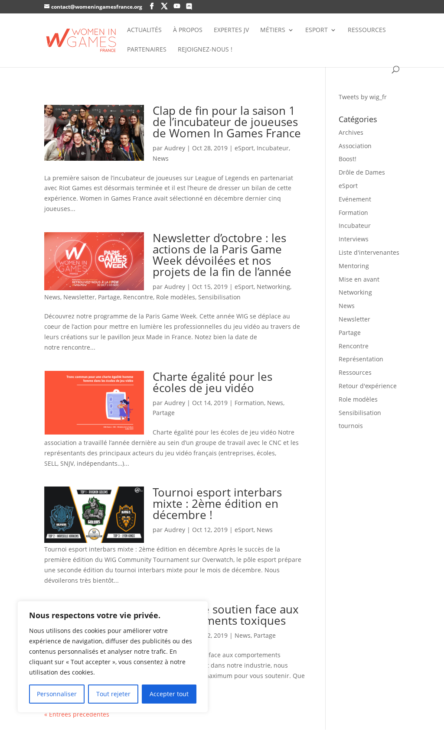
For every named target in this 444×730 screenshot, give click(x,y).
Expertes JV (231, 30)
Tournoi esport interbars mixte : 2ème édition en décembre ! (217, 503)
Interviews (354, 239)
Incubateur (273, 148)
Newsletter (79, 297)
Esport (316, 30)
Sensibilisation (219, 297)
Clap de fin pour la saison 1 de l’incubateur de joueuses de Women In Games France (227, 122)
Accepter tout (169, 694)
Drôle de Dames (362, 172)
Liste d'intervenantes (369, 252)
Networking (273, 286)
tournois (351, 426)
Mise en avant (359, 279)
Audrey (174, 148)
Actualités (144, 30)
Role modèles (175, 297)
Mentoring (354, 266)
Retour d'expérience (368, 386)
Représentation (361, 359)
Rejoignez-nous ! (205, 49)
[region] (112, 657)
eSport (244, 148)
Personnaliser (57, 694)
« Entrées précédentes (76, 714)
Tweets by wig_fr (363, 97)
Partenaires (146, 49)
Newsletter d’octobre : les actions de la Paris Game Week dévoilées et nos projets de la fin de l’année (222, 254)
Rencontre (138, 297)
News (161, 158)
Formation (249, 403)
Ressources (367, 30)
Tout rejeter (113, 694)
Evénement (355, 199)
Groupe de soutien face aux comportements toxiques (226, 614)
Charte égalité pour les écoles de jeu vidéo (212, 382)
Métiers (272, 30)
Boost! (347, 159)
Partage (109, 297)
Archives (351, 132)
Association (355, 146)
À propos (187, 30)
